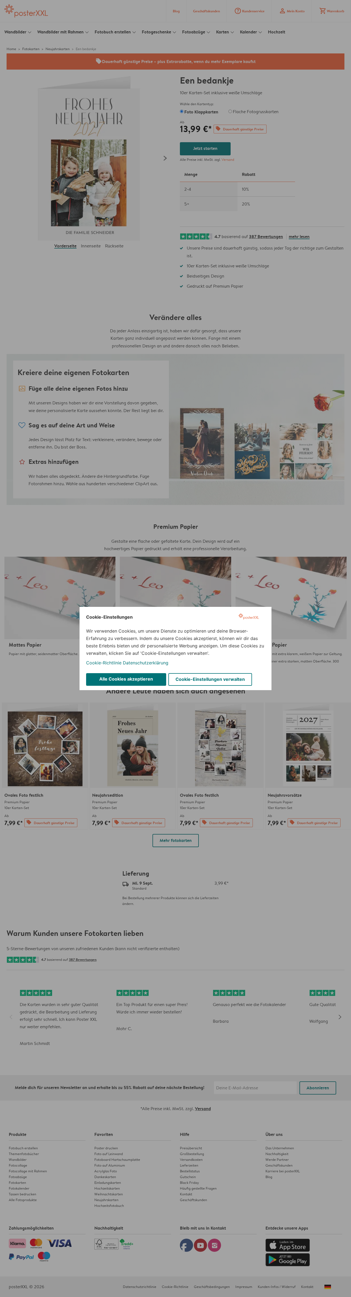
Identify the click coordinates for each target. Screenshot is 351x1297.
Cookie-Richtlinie (103, 662)
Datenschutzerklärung (145, 662)
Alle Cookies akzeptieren (126, 679)
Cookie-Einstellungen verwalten (210, 679)
